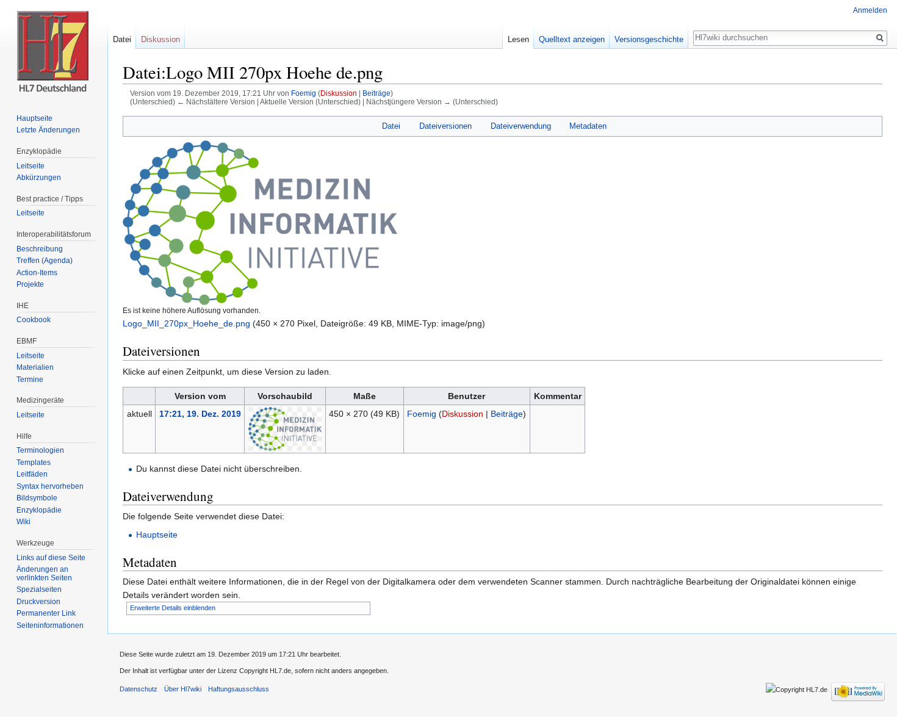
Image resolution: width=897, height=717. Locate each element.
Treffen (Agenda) (44, 260)
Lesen (518, 39)
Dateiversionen (445, 126)
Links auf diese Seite (50, 557)
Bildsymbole (36, 498)
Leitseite (30, 166)
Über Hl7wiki (182, 689)
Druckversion (38, 601)
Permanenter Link (46, 613)
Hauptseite (157, 534)
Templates (33, 462)
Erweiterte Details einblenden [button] (172, 607)
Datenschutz (138, 689)
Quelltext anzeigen (572, 39)
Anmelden (870, 10)
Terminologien (40, 450)
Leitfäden (32, 474)
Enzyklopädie (39, 510)
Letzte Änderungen (48, 130)
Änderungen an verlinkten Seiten (44, 573)
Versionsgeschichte (648, 39)
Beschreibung (39, 249)
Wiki (23, 521)
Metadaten (588, 126)
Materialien (35, 367)
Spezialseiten (39, 589)
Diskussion (338, 93)
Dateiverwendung (521, 126)
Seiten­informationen (50, 625)
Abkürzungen (38, 177)
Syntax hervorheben (50, 486)
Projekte (30, 284)
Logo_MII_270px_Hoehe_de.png (186, 323)
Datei (391, 126)
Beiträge (376, 93)
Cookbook (33, 319)
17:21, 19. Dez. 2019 (200, 414)
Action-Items (36, 272)
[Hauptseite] (54, 49)
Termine (29, 379)
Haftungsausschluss (238, 689)
